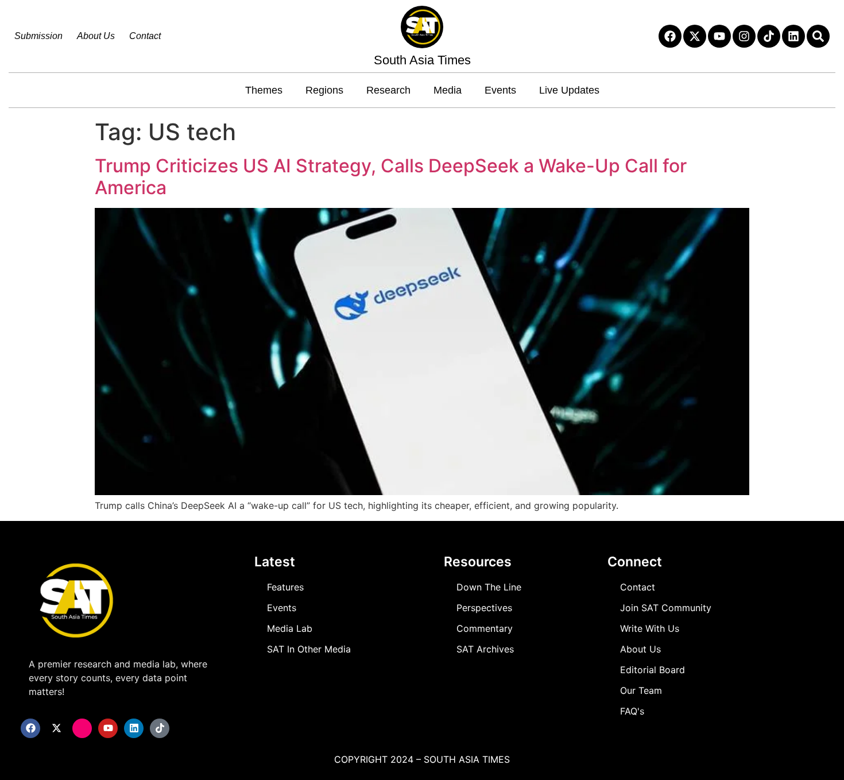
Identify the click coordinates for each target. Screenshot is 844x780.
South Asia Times (422, 60)
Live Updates (569, 90)
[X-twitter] (694, 36)
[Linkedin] (793, 36)
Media (447, 90)
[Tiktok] (768, 36)
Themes (263, 90)
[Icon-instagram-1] (82, 728)
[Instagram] (744, 36)
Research (388, 90)
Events (500, 90)
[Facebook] (670, 36)
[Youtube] (719, 36)
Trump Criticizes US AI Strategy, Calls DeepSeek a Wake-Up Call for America (391, 177)
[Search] (818, 36)
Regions (324, 90)
